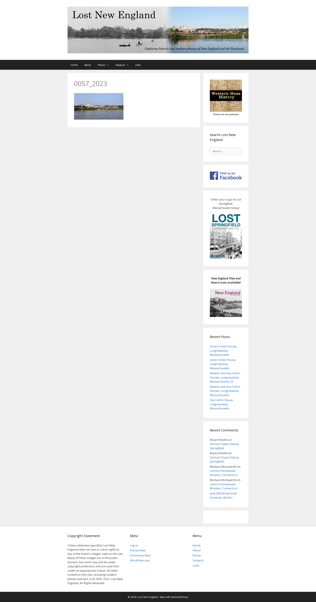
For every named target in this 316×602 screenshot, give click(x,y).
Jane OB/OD (217, 493)
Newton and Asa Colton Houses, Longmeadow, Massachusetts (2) (225, 377)
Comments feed (140, 555)
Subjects (120, 64)
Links (138, 64)
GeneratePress (179, 597)
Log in (134, 545)
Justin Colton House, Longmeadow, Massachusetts (223, 364)
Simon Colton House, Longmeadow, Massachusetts (223, 350)
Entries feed (137, 550)
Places (101, 64)
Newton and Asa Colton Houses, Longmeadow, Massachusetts (225, 391)
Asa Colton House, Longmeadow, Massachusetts (221, 404)
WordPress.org (139, 560)
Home (74, 64)
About (87, 64)
